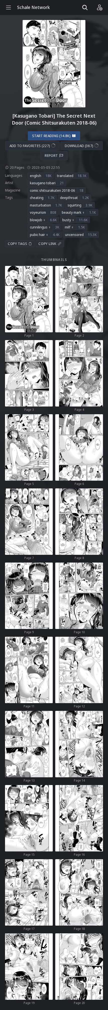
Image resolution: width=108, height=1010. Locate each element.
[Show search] (85, 7)
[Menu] (9, 7)
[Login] (99, 7)
